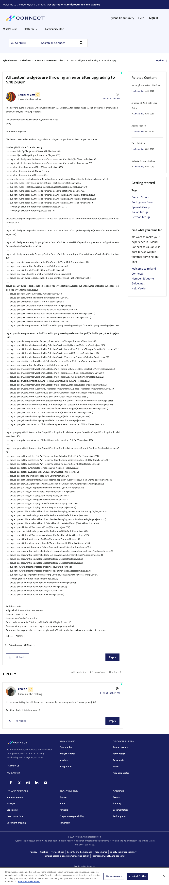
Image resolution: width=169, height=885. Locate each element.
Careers (63, 797)
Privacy (33, 852)
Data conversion (15, 816)
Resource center (121, 747)
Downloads (118, 760)
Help (141, 18)
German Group (141, 217)
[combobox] (63, 43)
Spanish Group (141, 207)
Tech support (119, 816)
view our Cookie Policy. (29, 881)
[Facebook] (11, 783)
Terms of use (57, 852)
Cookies (44, 852)
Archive (19, 636)
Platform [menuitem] (29, 29)
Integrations (66, 766)
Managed (11, 803)
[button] (10, 657)
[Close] (163, 875)
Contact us (13, 765)
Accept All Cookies (137, 876)
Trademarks (101, 852)
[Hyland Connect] (25, 18)
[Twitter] (19, 783)
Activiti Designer (15, 645)
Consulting (12, 810)
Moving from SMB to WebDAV (146, 85)
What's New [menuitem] (10, 29)
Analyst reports (67, 753)
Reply (112, 657)
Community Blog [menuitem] (54, 29)
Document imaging (16, 822)
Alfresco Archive (54, 60)
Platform (26, 60)
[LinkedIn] (37, 783)
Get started (54, 4)
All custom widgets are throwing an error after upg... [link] (92, 60)
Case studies (66, 747)
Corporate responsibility (72, 816)
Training (117, 803)
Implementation (15, 797)
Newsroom (65, 822)
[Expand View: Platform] (36, 29)
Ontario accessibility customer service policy (67, 856)
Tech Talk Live (138, 143)
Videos (116, 766)
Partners (64, 810)
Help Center (139, 288)
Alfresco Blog (139, 91)
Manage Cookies (114, 876)
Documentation (120, 810)
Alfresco (38, 60)
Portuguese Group (143, 202)
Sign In (153, 18)
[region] (84, 876)
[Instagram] (28, 783)
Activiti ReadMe (139, 125)
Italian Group (140, 212)
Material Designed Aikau (143, 161)
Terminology (119, 753)
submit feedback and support (82, 4)
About (63, 803)
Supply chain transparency (123, 852)
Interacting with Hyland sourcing (108, 856)
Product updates (121, 773)
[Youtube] (46, 783)
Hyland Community (121, 18)
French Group (140, 197)
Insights (64, 760)
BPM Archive (29, 645)
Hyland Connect (10, 60)
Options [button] (160, 60)
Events (116, 797)
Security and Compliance (79, 852)
